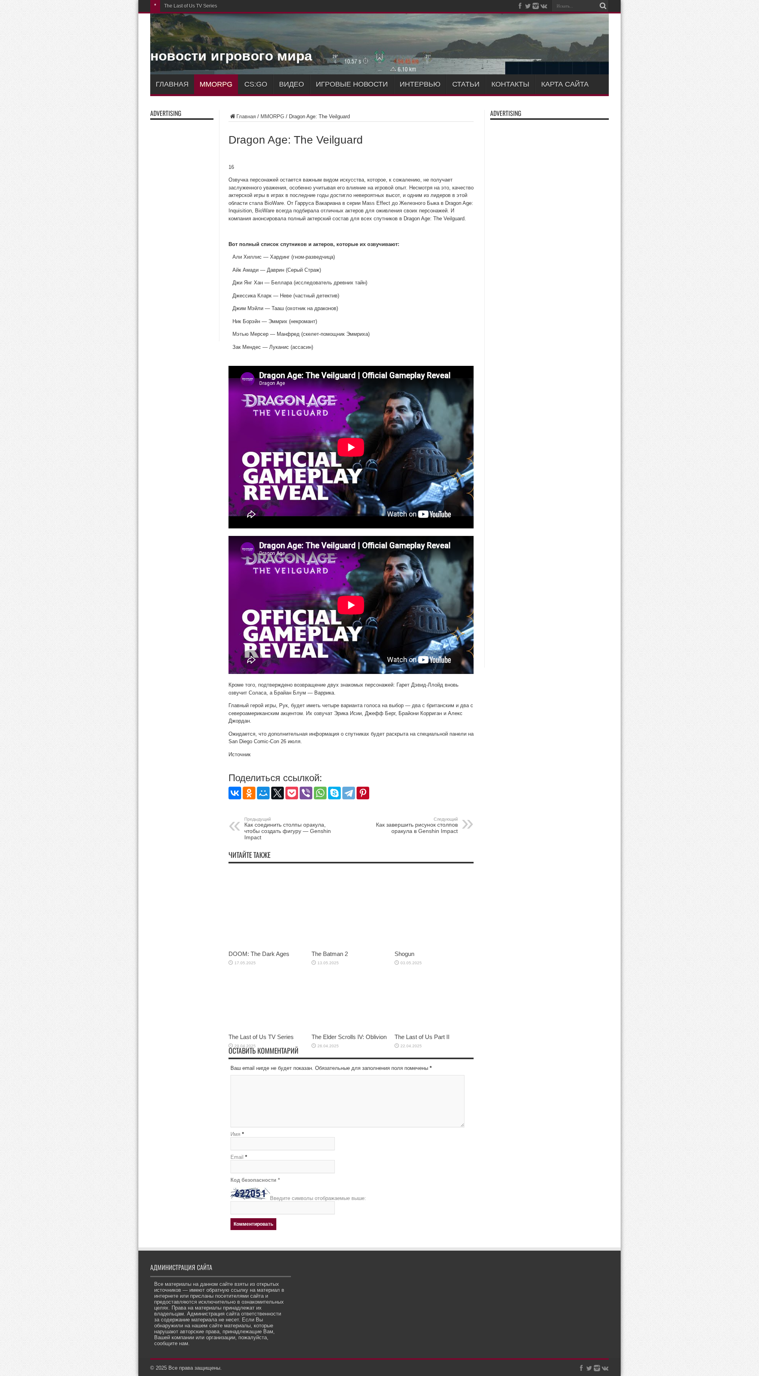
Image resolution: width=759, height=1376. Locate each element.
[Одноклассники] (249, 793)
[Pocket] (291, 793)
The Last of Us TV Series (190, 6)
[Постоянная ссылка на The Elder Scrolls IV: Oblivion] (351, 1028)
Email (237, 1157)
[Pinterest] (363, 793)
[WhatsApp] (320, 793)
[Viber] (306, 793)
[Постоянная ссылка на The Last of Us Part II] (434, 1028)
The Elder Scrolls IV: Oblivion (349, 1036)
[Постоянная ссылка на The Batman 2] (351, 945)
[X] (277, 793)
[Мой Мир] (263, 793)
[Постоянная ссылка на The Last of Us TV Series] (268, 1028)
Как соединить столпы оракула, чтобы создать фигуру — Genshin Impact (287, 828)
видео (291, 84)
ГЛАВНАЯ (172, 84)
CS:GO (255, 84)
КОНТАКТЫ (510, 84)
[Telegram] (348, 793)
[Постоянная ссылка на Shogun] (434, 945)
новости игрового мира (231, 55)
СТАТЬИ (466, 84)
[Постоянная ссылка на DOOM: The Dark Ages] (268, 945)
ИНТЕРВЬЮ (420, 84)
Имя (235, 1134)
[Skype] (334, 793)
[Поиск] (603, 6)
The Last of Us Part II (422, 1036)
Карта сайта (565, 84)
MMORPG (216, 84)
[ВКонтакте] (234, 793)
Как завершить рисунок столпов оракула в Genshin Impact (417, 825)
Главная (246, 116)
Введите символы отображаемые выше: (318, 1198)
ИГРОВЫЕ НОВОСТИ (352, 84)
